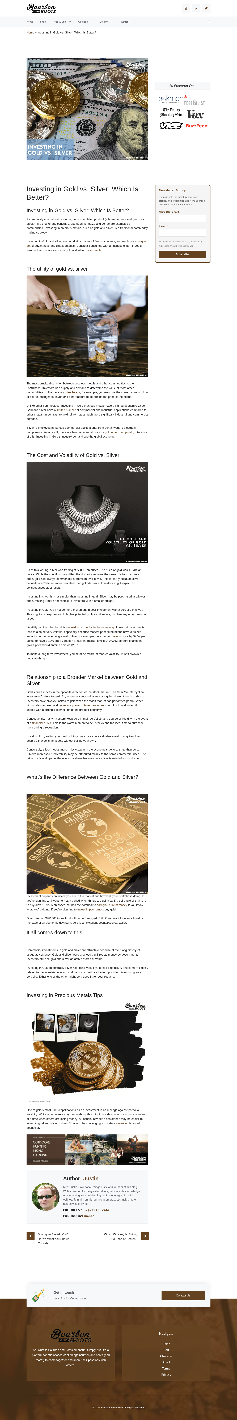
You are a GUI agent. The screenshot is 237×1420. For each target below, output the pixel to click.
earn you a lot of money (112, 905)
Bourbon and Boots (60, 1350)
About (166, 1362)
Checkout (166, 1356)
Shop (43, 21)
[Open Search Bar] (209, 21)
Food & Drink (60, 21)
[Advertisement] (90, 47)
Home (30, 21)
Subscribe (182, 254)
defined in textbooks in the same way (90, 627)
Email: (163, 226)
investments (93, 250)
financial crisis (41, 723)
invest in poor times (90, 909)
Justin (91, 1178)
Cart (166, 1350)
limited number (66, 410)
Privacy (166, 1374)
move (114, 636)
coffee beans (71, 392)
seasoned (122, 1123)
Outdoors (83, 21)
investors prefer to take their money (83, 705)
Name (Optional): (169, 211)
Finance (88, 1216)
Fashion (124, 21)
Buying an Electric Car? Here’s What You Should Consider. (53, 1239)
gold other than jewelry (119, 432)
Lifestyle (104, 21)
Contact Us (183, 1295)
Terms (166, 1368)
